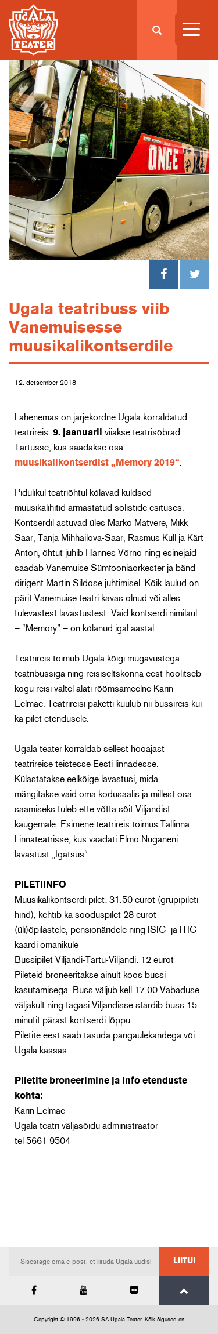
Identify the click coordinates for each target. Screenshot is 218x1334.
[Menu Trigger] (191, 29)
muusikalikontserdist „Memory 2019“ (97, 462)
